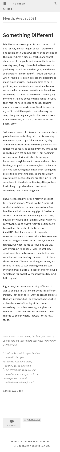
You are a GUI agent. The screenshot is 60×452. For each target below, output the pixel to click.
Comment (11, 425)
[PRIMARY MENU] (5, 3)
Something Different (28, 35)
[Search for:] (54, 3)
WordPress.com (39, 445)
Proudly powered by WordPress (30, 441)
